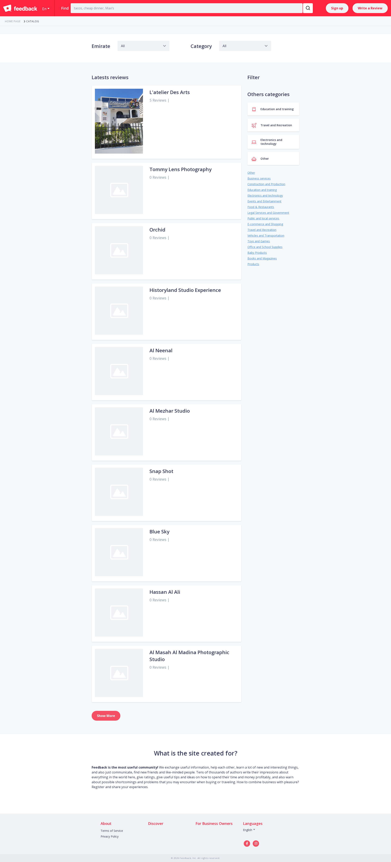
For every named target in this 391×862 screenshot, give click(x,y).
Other (251, 173)
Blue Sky (159, 531)
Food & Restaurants (260, 207)
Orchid (157, 229)
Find (65, 8)
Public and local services (263, 218)
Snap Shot (161, 471)
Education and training (262, 190)
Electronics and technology (265, 195)
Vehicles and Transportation (265, 235)
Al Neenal (160, 350)
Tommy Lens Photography (180, 169)
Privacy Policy (110, 836)
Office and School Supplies (264, 247)
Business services (259, 178)
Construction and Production (266, 184)
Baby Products (257, 253)
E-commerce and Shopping (265, 224)
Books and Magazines (262, 258)
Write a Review (370, 8)
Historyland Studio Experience (185, 290)
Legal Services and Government (268, 213)
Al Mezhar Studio (169, 410)
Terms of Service (112, 831)
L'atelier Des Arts (169, 92)
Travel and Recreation (261, 230)
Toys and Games (258, 241)
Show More (106, 716)
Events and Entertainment (264, 201)
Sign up (337, 8)
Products (253, 264)
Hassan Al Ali (164, 591)
